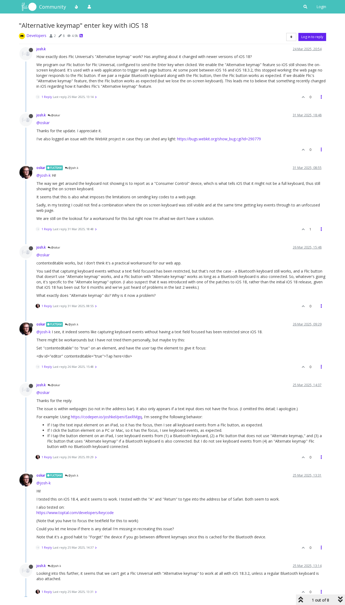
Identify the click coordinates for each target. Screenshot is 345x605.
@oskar (55, 115)
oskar (40, 167)
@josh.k (73, 168)
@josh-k (43, 175)
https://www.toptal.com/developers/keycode (75, 512)
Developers (36, 35)
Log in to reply (312, 37)
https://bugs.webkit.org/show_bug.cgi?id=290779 (219, 138)
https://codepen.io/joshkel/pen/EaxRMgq (106, 416)
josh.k (41, 49)
